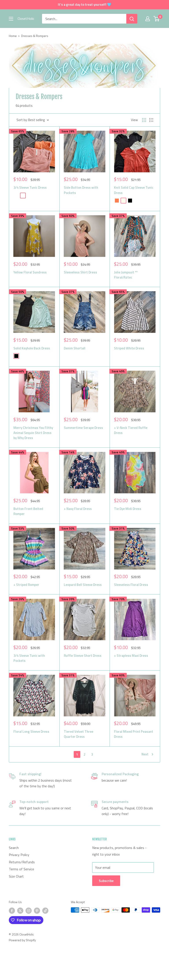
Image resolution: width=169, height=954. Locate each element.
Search (14, 847)
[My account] (147, 18)
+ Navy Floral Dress (78, 508)
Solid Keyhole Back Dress (31, 348)
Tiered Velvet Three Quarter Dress (78, 734)
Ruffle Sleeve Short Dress (82, 655)
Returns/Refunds (22, 862)
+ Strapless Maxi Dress (131, 655)
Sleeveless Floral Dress (131, 584)
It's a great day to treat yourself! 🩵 (84, 4)
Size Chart (16, 876)
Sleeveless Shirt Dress (80, 272)
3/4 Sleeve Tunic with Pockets (29, 658)
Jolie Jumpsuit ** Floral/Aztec (126, 275)
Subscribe (106, 880)
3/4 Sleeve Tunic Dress (30, 187)
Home (13, 35)
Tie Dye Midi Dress (127, 508)
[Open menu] (11, 18)
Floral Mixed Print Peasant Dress (133, 734)
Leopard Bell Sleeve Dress (83, 584)
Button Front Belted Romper (28, 511)
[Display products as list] (151, 120)
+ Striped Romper (26, 584)
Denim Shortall (74, 348)
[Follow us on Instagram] (29, 910)
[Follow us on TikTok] (45, 910)
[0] (156, 18)
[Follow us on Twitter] (20, 910)
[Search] (131, 19)
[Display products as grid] (144, 120)
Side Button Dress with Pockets (81, 190)
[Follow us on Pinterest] (37, 910)
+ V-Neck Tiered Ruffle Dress (130, 430)
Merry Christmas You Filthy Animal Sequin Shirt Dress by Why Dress (33, 433)
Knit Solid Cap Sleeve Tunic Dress (133, 190)
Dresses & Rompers (34, 35)
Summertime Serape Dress (83, 427)
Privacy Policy (19, 854)
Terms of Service (21, 869)
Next (145, 754)
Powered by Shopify (22, 940)
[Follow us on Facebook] (12, 910)
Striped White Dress (129, 348)
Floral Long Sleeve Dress (31, 731)
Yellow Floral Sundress (30, 272)
